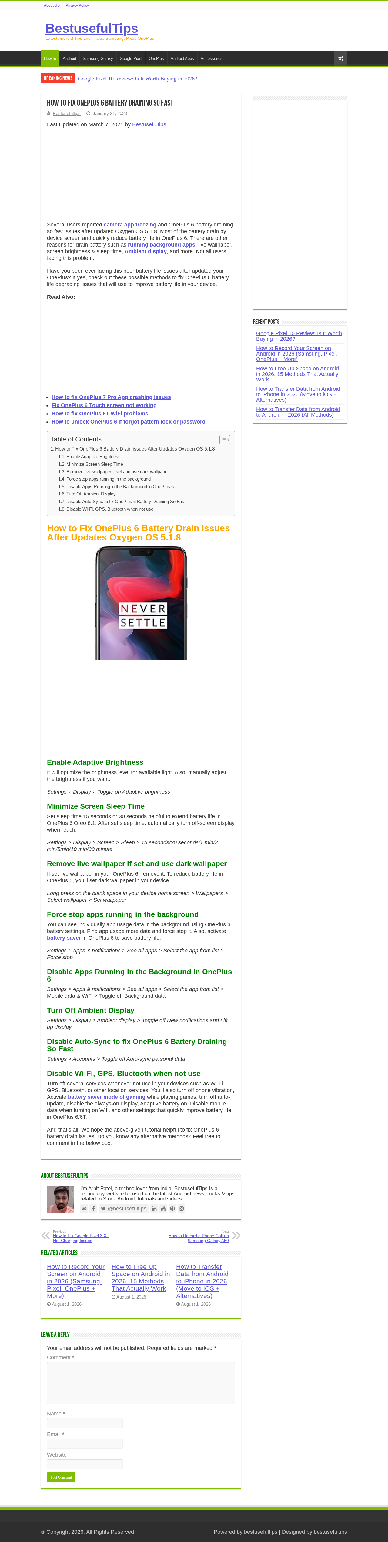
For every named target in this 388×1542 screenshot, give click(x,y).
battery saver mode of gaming (107, 1097)
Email (55, 1434)
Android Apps (182, 58)
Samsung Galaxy (98, 58)
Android (69, 58)
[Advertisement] (141, 176)
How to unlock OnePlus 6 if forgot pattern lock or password (129, 422)
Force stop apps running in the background (108, 479)
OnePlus (156, 58)
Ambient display (146, 251)
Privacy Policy (77, 5)
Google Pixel (131, 58)
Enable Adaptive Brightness (93, 456)
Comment (60, 1357)
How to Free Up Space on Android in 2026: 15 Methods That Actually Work (141, 1277)
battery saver (64, 938)
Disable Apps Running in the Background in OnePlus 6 (120, 486)
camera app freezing (130, 225)
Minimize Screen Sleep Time (94, 464)
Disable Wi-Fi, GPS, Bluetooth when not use (109, 509)
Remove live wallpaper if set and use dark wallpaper (117, 471)
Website (57, 1455)
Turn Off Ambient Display (91, 494)
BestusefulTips (91, 28)
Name (56, 1414)
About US (52, 5)
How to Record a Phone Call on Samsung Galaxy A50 (199, 1236)
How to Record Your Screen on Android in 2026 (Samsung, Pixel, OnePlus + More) (76, 1281)
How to (50, 58)
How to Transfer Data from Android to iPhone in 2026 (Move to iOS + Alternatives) (202, 1281)
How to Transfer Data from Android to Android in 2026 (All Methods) (298, 412)
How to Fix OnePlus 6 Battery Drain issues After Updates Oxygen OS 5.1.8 (135, 448)
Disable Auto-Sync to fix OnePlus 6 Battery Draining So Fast (126, 501)
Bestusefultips (67, 113)
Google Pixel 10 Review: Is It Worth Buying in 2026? (137, 79)
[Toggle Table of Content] (222, 439)
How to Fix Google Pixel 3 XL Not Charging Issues (81, 1236)
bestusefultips (260, 1532)
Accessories (211, 58)
